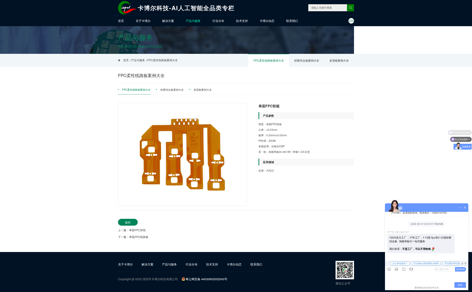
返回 (128, 222)
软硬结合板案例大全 (306, 60)
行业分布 (218, 21)
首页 (121, 21)
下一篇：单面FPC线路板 (133, 237)
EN (351, 21)
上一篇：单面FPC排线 (132, 230)
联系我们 (292, 21)
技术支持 (242, 21)
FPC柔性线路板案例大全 (269, 60)
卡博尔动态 (267, 21)
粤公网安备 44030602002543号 (206, 279)
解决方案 (168, 21)
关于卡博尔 (143, 21)
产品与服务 (193, 21)
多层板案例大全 (339, 60)
